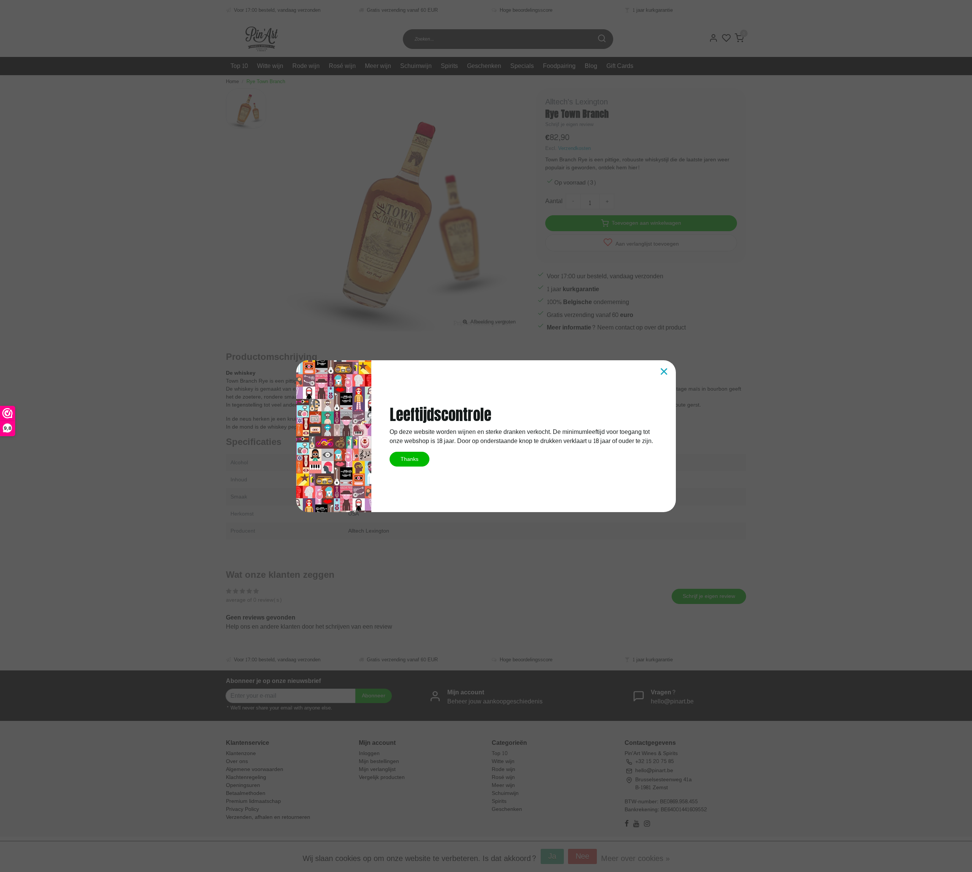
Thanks (409, 459)
